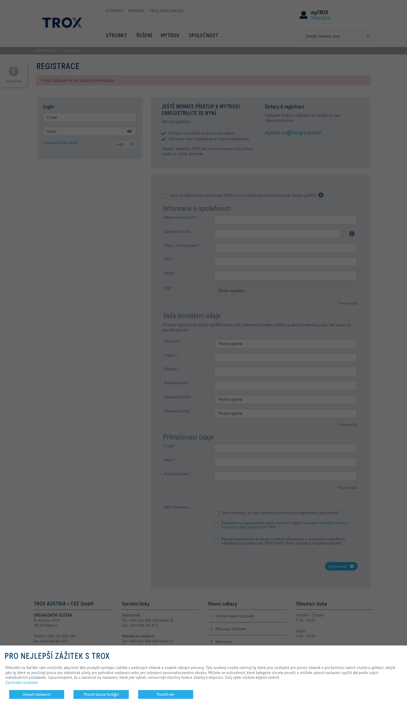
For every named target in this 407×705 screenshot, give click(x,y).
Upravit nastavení (37, 694)
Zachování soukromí (21, 682)
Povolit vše (165, 694)
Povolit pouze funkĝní (101, 694)
